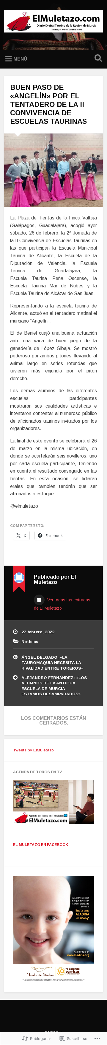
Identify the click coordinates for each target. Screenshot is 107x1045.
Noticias (29, 641)
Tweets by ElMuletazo (33, 750)
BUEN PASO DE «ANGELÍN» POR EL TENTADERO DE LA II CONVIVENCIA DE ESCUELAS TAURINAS (48, 104)
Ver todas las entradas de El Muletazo (62, 604)
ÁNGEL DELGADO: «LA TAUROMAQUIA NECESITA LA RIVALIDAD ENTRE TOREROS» (52, 662)
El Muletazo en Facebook (40, 845)
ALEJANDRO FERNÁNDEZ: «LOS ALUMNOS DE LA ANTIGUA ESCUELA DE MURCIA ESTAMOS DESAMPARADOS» (54, 685)
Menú (20, 58)
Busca (97, 58)
